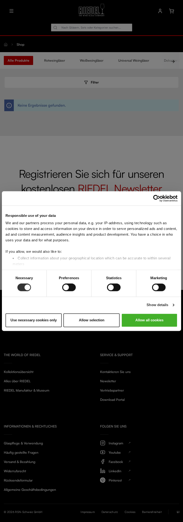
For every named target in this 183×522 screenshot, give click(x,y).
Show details (157, 305)
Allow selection (91, 320)
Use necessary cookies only (33, 320)
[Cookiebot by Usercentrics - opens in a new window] (157, 198)
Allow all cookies (149, 320)
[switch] (69, 287)
